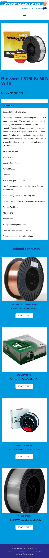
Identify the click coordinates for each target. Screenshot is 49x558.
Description (8, 101)
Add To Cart (24, 316)
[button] (8, 29)
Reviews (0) (8, 105)
